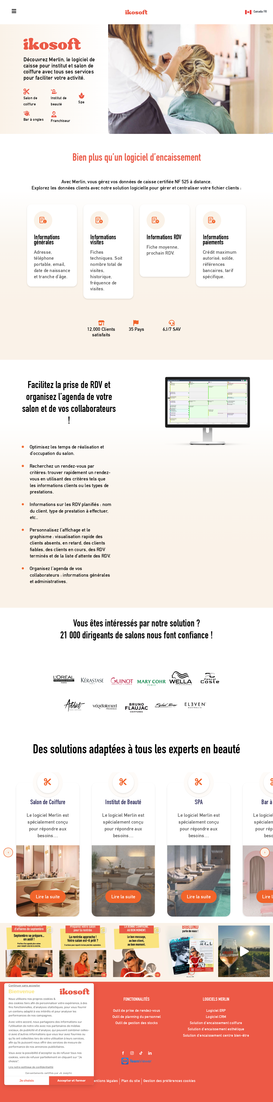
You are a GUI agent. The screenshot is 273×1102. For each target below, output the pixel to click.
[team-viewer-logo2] (136, 1059)
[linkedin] (150, 1053)
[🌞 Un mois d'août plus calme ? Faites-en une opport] (29, 951)
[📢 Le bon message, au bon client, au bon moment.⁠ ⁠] (136, 951)
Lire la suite (48, 896)
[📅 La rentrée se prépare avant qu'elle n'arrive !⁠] (83, 951)
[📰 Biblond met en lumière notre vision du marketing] (190, 951)
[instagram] (132, 1053)
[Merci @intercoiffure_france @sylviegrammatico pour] (244, 951)
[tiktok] (141, 1053)
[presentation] (8, 852)
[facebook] (123, 1053)
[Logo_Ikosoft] (136, 12)
